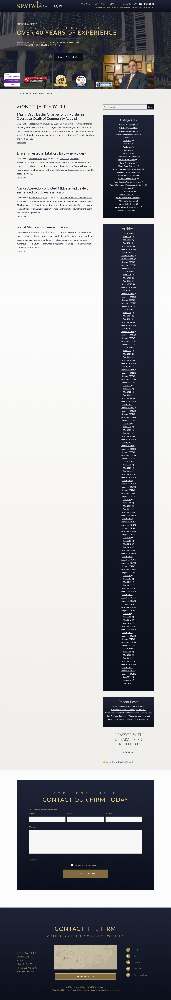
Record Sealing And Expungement (127, 182)
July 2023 (127, 347)
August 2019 (127, 496)
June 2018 (127, 541)
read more (21, 142)
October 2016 (127, 604)
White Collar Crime (126, 194)
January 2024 (127, 328)
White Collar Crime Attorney (127, 198)
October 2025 (127, 262)
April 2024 (127, 319)
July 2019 (127, 499)
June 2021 (127, 427)
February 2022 (127, 401)
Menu (86, 4)
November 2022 (127, 373)
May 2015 (127, 655)
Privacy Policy (76, 990)
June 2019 (127, 503)
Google (137, 956)
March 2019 (127, 512)
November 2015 (127, 636)
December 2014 (127, 671)
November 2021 (127, 411)
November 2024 (127, 297)
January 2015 (127, 667)
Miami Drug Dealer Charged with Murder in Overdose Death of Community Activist (50, 116)
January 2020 (127, 480)
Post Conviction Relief (127, 175)
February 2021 (127, 439)
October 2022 (127, 376)
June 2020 (127, 465)
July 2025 (127, 271)
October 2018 (127, 528)
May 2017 (127, 582)
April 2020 (127, 471)
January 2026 (127, 252)
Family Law (127, 147)
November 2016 (127, 601)
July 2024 (127, 309)
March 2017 (127, 588)
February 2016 (127, 629)
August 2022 (127, 382)
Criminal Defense (68, 123)
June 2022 (127, 389)
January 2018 (127, 557)
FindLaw (115, 990)
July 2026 (127, 233)
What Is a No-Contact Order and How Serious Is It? (128, 719)
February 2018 (127, 553)
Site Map (65, 990)
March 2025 (127, 284)
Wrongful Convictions (126, 210)
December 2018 (127, 522)
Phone (109, 813)
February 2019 (127, 515)
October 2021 (127, 414)
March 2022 (127, 398)
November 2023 (127, 335)
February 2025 (127, 287)
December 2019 (127, 484)
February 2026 (127, 249)
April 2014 (127, 683)
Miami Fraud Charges (126, 166)
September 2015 (127, 642)
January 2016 (127, 632)
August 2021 (127, 420)
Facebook (137, 950)
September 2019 (127, 493)
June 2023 (127, 350)
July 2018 (127, 537)
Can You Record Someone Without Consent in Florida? (128, 716)
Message (33, 827)
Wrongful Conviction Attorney (127, 207)
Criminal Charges (126, 125)
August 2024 (127, 306)
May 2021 (127, 430)
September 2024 (127, 303)
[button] (168, 983)
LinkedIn (137, 969)
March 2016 (127, 626)
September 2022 (127, 379)
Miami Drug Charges (126, 159)
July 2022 (127, 385)
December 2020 (127, 445)
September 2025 (127, 265)
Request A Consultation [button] (68, 57)
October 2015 (127, 639)
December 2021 (127, 408)
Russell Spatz (126, 188)
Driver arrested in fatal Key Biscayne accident (51, 153)
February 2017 (127, 591)
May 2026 (127, 240)
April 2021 (127, 433)
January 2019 (127, 518)
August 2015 (127, 645)
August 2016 (127, 610)
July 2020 (127, 461)
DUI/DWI (64, 158)
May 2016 (127, 620)
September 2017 (127, 569)
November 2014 (127, 674)
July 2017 (127, 575)
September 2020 (127, 455)
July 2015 (127, 648)
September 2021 (127, 417)
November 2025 (127, 259)
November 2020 (127, 449)
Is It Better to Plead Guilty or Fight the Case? (128, 709)
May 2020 (127, 468)
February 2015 (127, 664)
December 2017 (127, 560)
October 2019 (127, 490)
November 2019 (127, 487)
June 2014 (127, 677)
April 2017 (127, 585)
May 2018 (127, 544)
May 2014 (127, 680)
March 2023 (127, 360)
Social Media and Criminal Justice (42, 227)
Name (32, 813)
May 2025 (127, 278)
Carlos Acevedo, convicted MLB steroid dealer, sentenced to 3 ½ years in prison (52, 190)
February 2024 (127, 325)
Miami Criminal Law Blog (127, 156)
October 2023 (127, 338)
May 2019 (127, 506)
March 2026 (127, 246)
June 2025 (127, 274)
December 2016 (127, 598)
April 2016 (127, 623)
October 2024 (127, 300)
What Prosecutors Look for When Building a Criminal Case (128, 713)
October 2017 (127, 566)
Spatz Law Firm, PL (37, 123)
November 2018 (127, 525)
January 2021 (127, 442)
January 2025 (127, 290)
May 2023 (127, 354)
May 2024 (127, 316)
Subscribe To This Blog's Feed (119, 762)
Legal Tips (126, 153)
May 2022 (127, 392)
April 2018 (127, 547)
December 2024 (127, 293)
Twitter (137, 962)
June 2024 (127, 312)
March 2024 (127, 322)
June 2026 (127, 236)
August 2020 (127, 458)
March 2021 (127, 436)
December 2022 (127, 370)
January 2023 (127, 366)
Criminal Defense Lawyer (126, 134)
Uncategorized (127, 191)
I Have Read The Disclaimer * (85, 865)
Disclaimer (33, 859)
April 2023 (127, 357)
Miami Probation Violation (127, 172)
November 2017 (127, 563)
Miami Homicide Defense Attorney (127, 169)
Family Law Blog (140, 975)
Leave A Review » (85, 976)
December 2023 (127, 331)
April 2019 (127, 509)
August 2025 (127, 268)
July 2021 (127, 423)
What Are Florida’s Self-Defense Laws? (128, 706)
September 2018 (127, 531)
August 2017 (127, 572)
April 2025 (127, 281)
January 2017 (127, 594)
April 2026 (127, 243)
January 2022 (127, 404)
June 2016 (127, 617)
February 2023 (127, 363)
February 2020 (127, 477)
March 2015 (127, 661)
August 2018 (127, 534)
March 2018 (127, 550)
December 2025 (127, 255)
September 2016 (127, 607)
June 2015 (127, 652)
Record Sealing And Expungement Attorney (127, 185)
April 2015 (127, 658)
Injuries (127, 150)
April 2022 (127, 395)
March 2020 (127, 474)
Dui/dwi (127, 137)
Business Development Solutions (96, 990)
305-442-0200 (146, 4)
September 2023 (127, 341)
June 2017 (127, 579)
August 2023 (127, 344)
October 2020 (127, 452)
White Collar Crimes (127, 201)
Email (113, 4)
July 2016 (127, 613)
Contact (100, 4)
